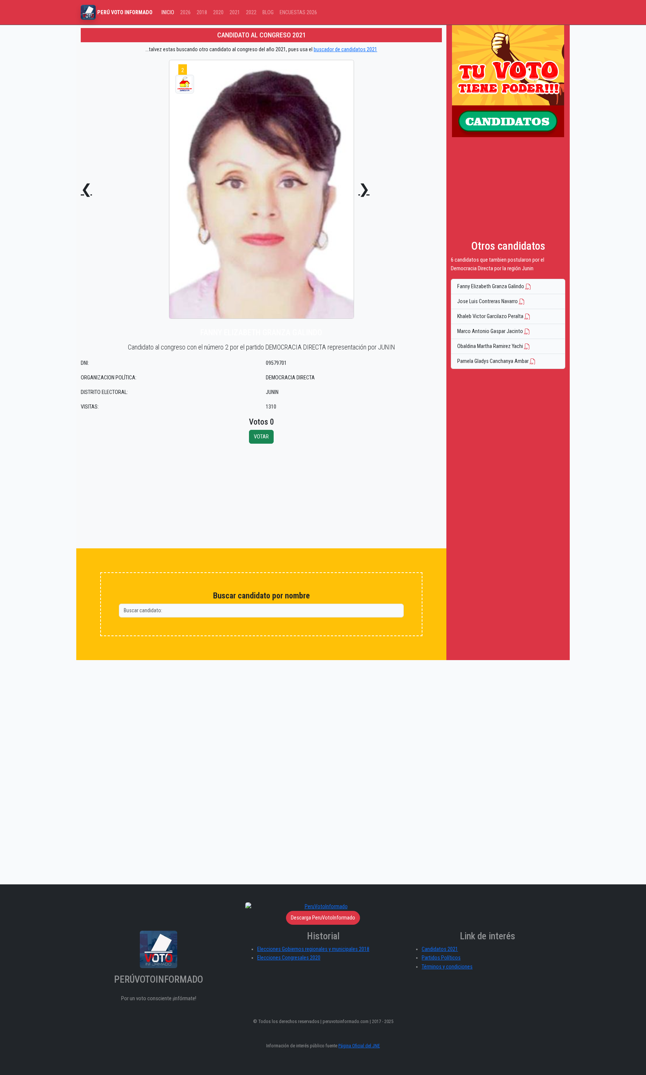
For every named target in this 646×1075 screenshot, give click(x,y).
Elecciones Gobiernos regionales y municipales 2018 (313, 949)
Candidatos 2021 (440, 949)
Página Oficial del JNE (359, 1045)
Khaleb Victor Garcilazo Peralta (491, 316)
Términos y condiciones (447, 967)
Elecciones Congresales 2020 (288, 958)
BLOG (268, 12)
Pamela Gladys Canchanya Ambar (493, 361)
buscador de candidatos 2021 (345, 49)
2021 (235, 12)
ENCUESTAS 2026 (298, 12)
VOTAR (261, 437)
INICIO (168, 12)
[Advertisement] (261, 496)
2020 (218, 12)
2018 (202, 12)
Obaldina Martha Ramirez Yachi (490, 346)
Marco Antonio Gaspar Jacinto (490, 331)
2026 (185, 12)
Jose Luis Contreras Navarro (488, 301)
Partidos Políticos (441, 958)
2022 (251, 12)
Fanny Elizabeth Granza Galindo (491, 286)
